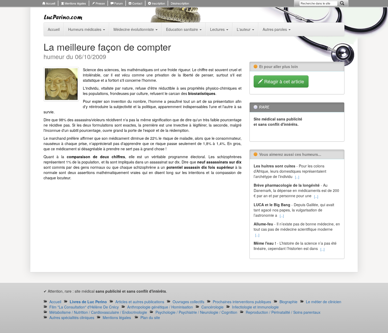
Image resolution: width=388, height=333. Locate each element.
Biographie (288, 301)
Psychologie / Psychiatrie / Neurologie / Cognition (196, 312)
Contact (136, 3)
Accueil (50, 3)
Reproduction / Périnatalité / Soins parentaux (283, 312)
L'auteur (244, 29)
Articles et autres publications (139, 301)
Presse (100, 3)
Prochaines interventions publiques (242, 301)
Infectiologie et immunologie (255, 307)
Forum (118, 3)
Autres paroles (275, 29)
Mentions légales (75, 3)
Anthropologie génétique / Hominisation (160, 307)
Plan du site (150, 317)
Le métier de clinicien (323, 301)
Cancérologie (212, 307)
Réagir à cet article (283, 81)
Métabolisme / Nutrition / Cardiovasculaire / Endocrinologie (98, 312)
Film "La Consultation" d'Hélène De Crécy (84, 307)
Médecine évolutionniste (134, 29)
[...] (297, 177)
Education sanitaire (182, 29)
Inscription (158, 3)
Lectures (218, 29)
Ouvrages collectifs (188, 301)
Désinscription (180, 3)
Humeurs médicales (85, 29)
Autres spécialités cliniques (71, 317)
